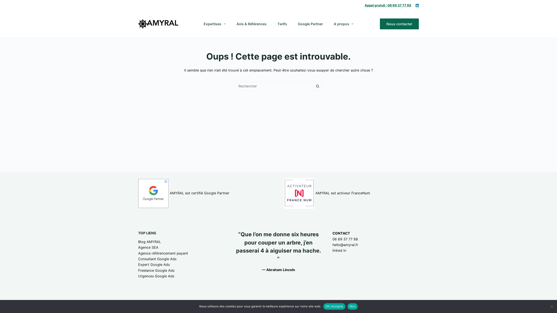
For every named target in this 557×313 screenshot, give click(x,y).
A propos (341, 24)
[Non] (551, 306)
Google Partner (310, 24)
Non (353, 306)
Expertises (212, 24)
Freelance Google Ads (156, 270)
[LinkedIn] (417, 5)
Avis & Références (252, 24)
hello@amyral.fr (345, 245)
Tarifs (282, 24)
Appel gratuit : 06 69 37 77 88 (388, 5)
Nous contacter (399, 24)
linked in (339, 250)
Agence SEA (148, 247)
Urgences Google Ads (156, 276)
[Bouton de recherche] (317, 86)
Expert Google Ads (154, 264)
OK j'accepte (334, 306)
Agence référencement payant (163, 253)
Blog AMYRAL (149, 242)
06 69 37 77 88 (345, 239)
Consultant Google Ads (157, 259)
